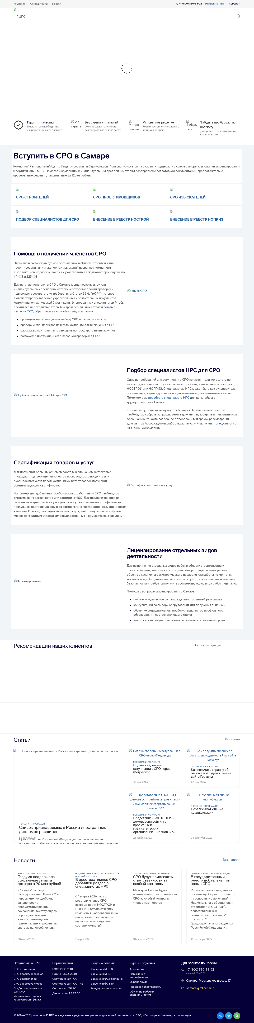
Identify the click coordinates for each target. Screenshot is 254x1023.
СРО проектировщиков (116, 197)
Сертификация (62, 963)
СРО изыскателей (188, 197)
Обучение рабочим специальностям (142, 993)
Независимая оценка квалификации (207, 810)
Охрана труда (139, 982)
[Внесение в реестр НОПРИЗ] (171, 212)
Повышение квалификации (139, 975)
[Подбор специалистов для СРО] (17, 212)
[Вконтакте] (220, 1015)
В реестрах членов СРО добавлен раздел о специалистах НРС (96, 883)
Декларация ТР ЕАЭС (66, 993)
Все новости (231, 860)
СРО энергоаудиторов (28, 983)
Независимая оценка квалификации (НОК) (27, 998)
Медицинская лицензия (106, 988)
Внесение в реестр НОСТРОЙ (121, 219)
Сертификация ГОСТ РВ (67, 983)
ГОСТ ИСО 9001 (62, 969)
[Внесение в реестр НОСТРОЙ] (94, 212)
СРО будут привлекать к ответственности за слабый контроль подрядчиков (154, 880)
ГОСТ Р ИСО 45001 (64, 974)
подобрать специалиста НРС (168, 398)
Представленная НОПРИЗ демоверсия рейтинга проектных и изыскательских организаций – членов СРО (154, 825)
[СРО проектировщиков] (94, 189)
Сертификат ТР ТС (64, 988)
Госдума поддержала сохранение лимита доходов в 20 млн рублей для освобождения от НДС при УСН (39, 880)
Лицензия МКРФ (102, 969)
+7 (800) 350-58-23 (200, 970)
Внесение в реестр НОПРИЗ (196, 219)
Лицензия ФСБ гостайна (107, 978)
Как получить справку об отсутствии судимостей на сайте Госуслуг (211, 773)
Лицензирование (103, 963)
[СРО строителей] (17, 189)
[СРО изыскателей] (171, 189)
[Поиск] (236, 16)
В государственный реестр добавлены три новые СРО (210, 880)
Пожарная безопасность (145, 986)
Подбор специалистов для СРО (47, 219)
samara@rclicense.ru (200, 988)
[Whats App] (236, 1015)
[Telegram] (228, 1015)
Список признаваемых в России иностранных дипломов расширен (62, 829)
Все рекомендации (207, 645)
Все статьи (232, 739)
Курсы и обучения (142, 963)
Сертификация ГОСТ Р (66, 978)
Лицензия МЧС (101, 974)
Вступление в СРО (27, 963)
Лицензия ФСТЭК (102, 983)
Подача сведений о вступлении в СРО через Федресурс (151, 769)
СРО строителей (32, 197)
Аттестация (137, 969)
